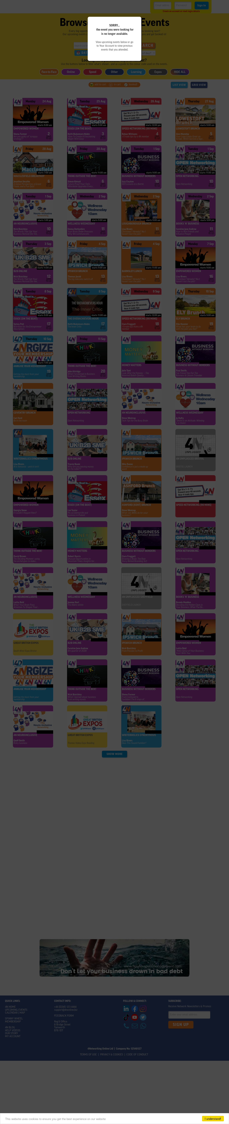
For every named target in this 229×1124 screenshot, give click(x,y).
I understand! (213, 1118)
